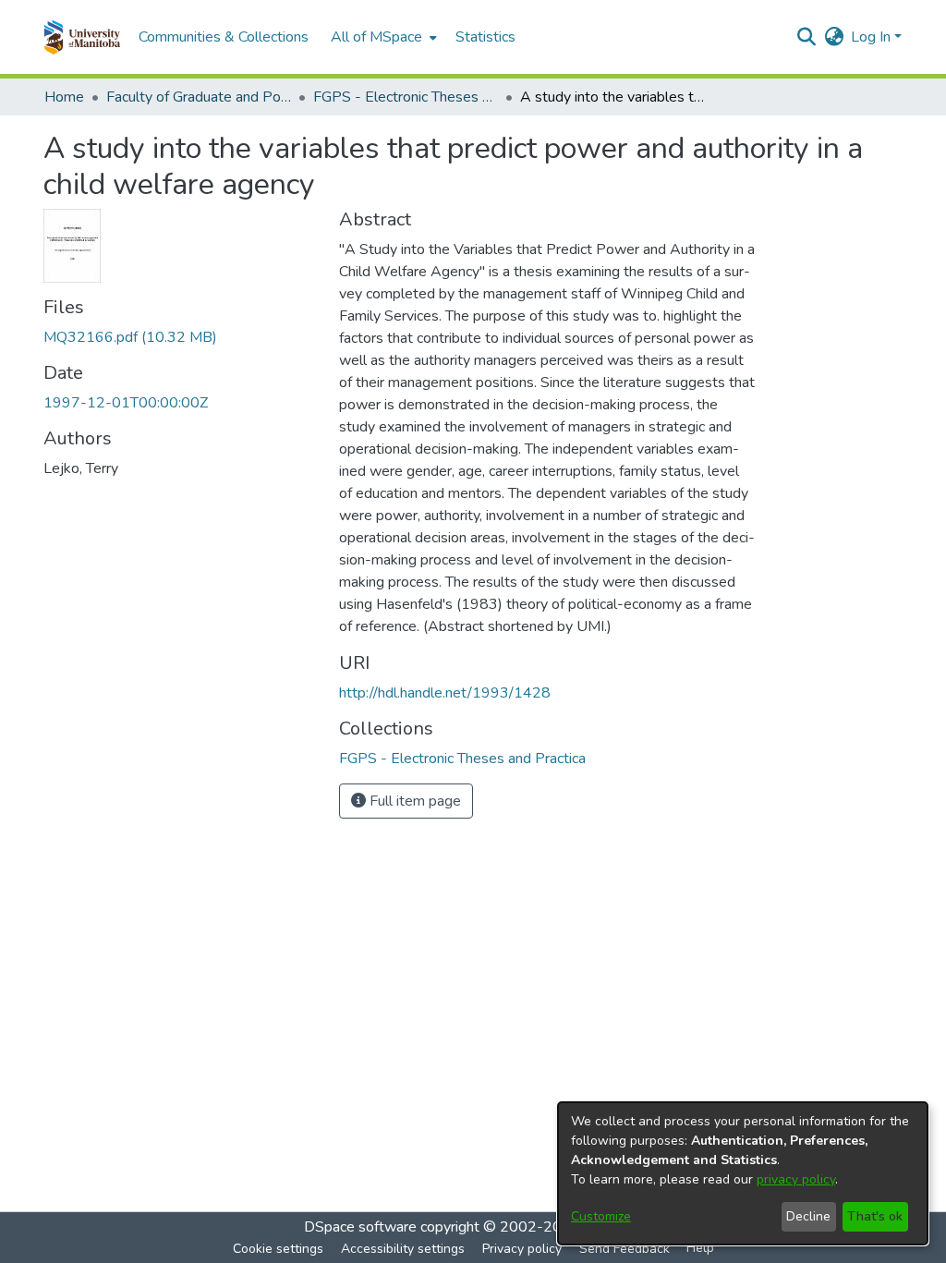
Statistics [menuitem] (485, 37)
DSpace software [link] (360, 1227)
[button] (81, 36)
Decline (808, 1216)
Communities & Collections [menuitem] (224, 37)
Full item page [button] (413, 801)
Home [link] (64, 97)
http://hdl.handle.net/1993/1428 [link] (445, 693)
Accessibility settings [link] (403, 1248)
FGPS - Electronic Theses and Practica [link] (405, 97)
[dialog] (743, 1173)
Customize (601, 1216)
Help (700, 1248)
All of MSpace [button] (376, 37)
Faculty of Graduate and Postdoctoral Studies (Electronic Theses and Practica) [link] (198, 97)
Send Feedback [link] (624, 1248)
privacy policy (796, 1179)
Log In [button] (872, 37)
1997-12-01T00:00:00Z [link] (125, 403)
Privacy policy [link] (522, 1248)
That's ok (875, 1216)
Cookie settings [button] (278, 1248)
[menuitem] (382, 37)
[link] (130, 337)
